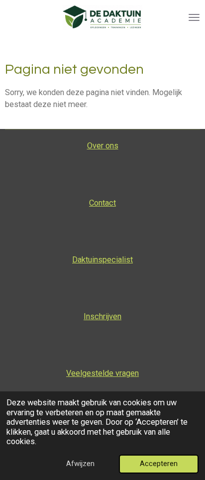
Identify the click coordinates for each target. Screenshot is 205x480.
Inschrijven (102, 316)
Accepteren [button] (159, 463)
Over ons (102, 145)
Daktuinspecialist (102, 259)
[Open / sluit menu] (194, 17)
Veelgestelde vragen (102, 373)
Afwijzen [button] (80, 463)
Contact (102, 203)
